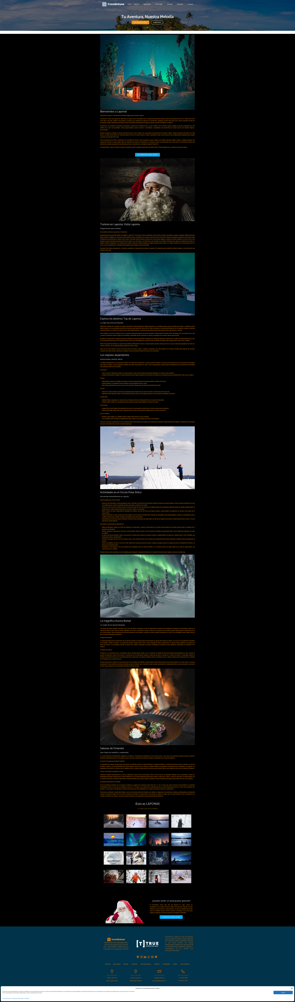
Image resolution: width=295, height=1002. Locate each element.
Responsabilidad (166, 964)
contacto (190, 4)
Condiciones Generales (145, 964)
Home (129, 4)
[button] (292, 988)
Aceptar (283, 992)
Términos (175, 964)
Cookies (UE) (134, 964)
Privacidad (125, 964)
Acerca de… (180, 4)
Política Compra (116, 964)
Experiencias (147, 4)
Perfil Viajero (159, 4)
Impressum (26, 998)
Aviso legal (107, 964)
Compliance (156, 964)
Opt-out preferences (6, 998)
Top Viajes (170, 4)
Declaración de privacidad (18, 998)
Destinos (136, 4)
